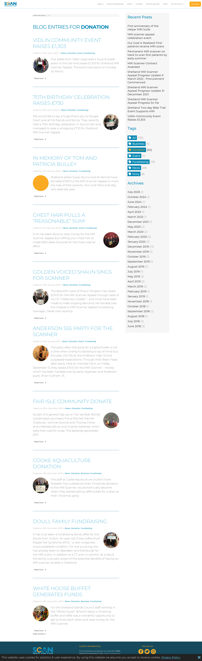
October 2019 (137, 256)
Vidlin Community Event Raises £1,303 (67, 43)
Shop (129, 4)
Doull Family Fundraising (70, 521)
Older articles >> (40, 634)
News (63, 53)
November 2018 (138, 301)
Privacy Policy (170, 657)
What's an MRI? (153, 4)
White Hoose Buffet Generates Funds (61, 591)
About (101, 4)
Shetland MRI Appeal (39, 15)
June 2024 (135, 202)
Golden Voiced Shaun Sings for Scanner (72, 275)
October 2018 (137, 306)
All (134, 137)
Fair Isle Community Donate (72, 401)
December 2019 (138, 246)
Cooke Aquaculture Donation (62, 463)
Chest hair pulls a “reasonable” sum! (59, 218)
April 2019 (134, 281)
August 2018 (136, 316)
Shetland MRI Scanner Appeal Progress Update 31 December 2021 (146, 91)
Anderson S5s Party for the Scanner (73, 331)
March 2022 (135, 216)
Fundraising (89, 53)
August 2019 (136, 266)
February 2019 (137, 291)
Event (79, 53)
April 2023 (134, 211)
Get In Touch (177, 4)
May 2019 (134, 276)
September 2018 (139, 311)
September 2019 (139, 261)
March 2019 (135, 286)
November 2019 (138, 251)
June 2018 (134, 326)
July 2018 (134, 321)
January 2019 (136, 296)
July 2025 (134, 192)
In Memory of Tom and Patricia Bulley (65, 161)
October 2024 (137, 197)
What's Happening (115, 4)
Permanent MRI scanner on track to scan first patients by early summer (147, 55)
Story (135, 174)
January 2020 (137, 241)
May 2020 (134, 226)
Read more (39, 78)
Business (85, 473)
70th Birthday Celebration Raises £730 (71, 100)
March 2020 (136, 231)
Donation (71, 53)
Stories (139, 4)
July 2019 (134, 271)
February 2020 (137, 236)
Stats (165, 4)
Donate (195, 4)
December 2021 (138, 221)
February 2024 (137, 206)
